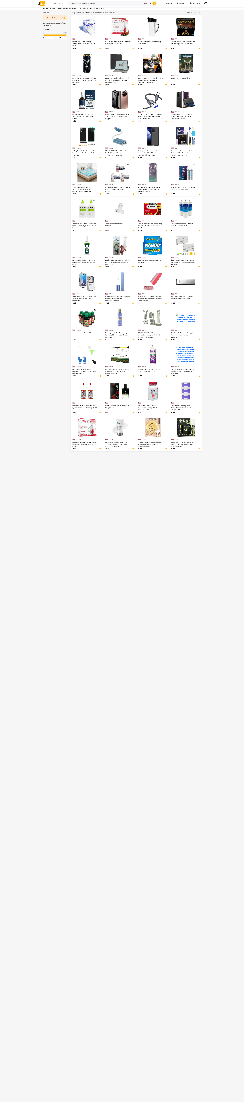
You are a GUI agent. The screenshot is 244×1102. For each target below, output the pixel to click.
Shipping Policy (48, 25)
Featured (197, 13)
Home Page (47, 8)
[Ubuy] (41, 3)
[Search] (154, 3)
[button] (167, 3)
